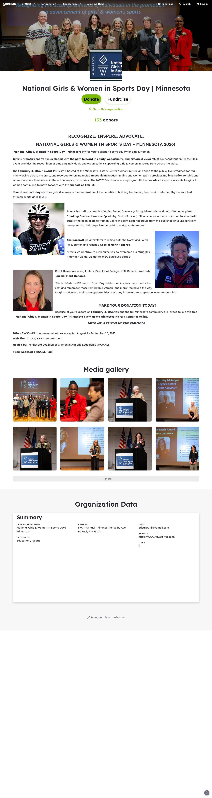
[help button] (206, 792)
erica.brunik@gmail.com (153, 527)
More (108, 478)
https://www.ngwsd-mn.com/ (156, 536)
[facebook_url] (139, 545)
